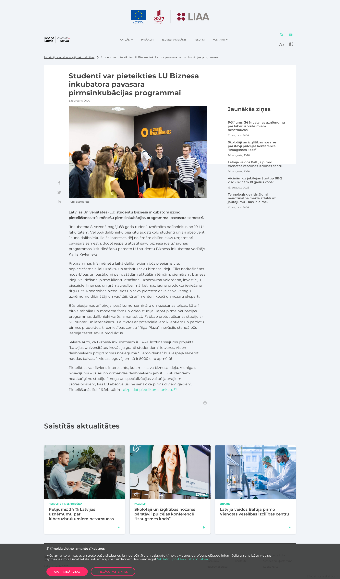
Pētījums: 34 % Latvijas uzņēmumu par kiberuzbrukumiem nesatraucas (81, 514)
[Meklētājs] (281, 35)
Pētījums (55, 503)
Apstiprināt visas (67, 571)
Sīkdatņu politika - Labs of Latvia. (182, 559)
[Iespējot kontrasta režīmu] (291, 44)
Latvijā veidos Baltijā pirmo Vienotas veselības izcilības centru (254, 511)
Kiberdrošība (73, 503)
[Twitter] (59, 192)
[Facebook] (59, 182)
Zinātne (225, 503)
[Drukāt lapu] (204, 402)
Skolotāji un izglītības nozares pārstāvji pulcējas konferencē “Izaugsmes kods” (164, 514)
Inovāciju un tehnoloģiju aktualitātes (69, 57)
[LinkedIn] (59, 201)
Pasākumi (140, 503)
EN (291, 35)
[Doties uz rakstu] (118, 527)
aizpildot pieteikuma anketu (148, 390)
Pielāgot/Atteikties (113, 571)
